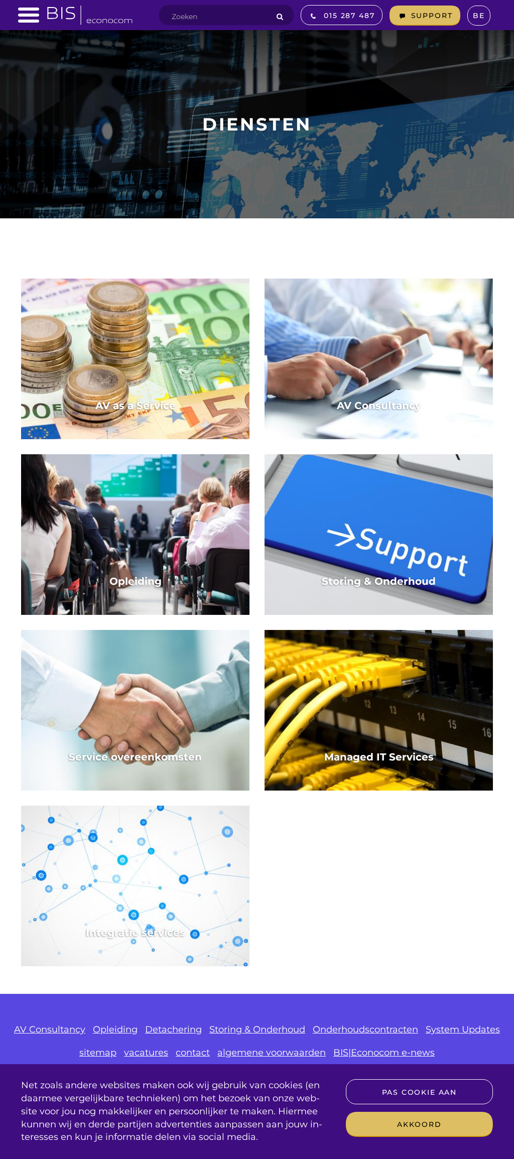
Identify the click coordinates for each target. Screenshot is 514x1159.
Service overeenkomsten (135, 757)
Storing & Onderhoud (379, 581)
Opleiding (135, 581)
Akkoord (419, 1124)
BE (479, 15)
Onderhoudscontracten (365, 1029)
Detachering (173, 1029)
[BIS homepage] (90, 12)
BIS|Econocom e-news (384, 1052)
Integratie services (135, 933)
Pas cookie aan (419, 1092)
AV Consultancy (379, 406)
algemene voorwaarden (271, 1052)
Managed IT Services (379, 757)
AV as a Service (135, 406)
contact (193, 1052)
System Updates (463, 1029)
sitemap (97, 1052)
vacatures (146, 1052)
